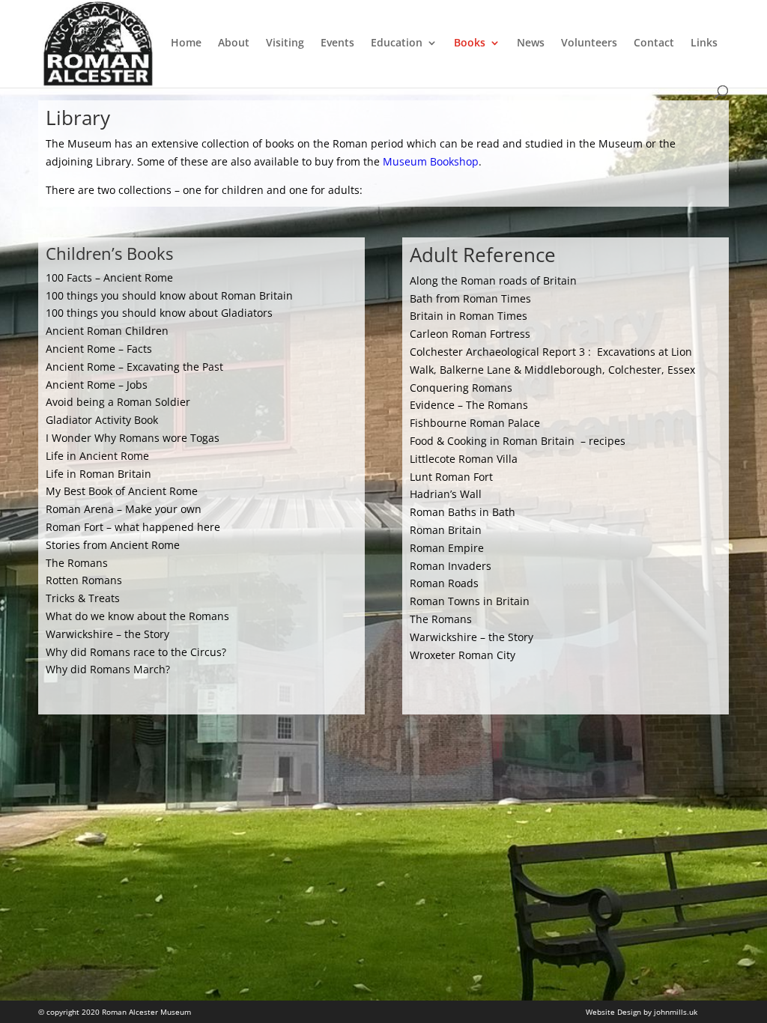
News (531, 43)
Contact (654, 43)
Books (469, 43)
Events (337, 43)
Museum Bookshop (431, 161)
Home (186, 43)
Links (704, 43)
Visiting (285, 43)
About (233, 43)
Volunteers (589, 43)
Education (396, 43)
